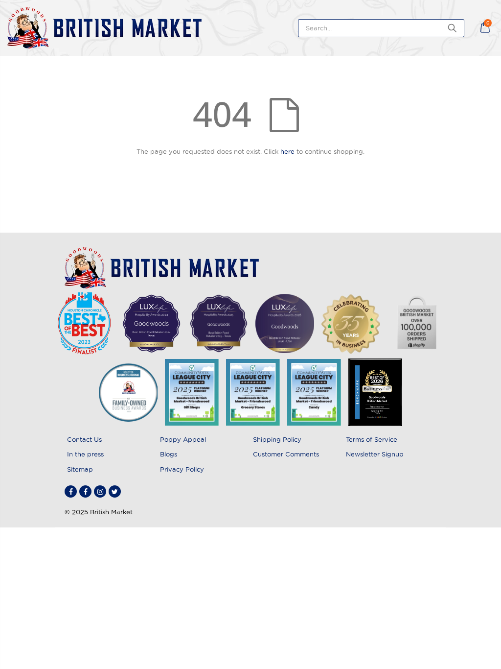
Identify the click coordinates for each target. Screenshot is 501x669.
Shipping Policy (277, 439)
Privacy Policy (182, 469)
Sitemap (80, 469)
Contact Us (84, 439)
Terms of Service (371, 439)
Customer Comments (286, 454)
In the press (85, 454)
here (287, 151)
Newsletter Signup (375, 454)
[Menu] (474, 27)
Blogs (168, 454)
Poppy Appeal (183, 439)
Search (452, 28)
